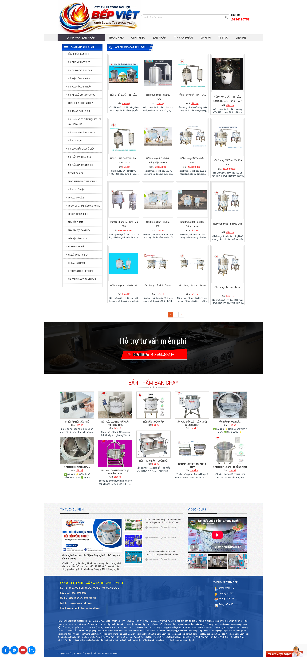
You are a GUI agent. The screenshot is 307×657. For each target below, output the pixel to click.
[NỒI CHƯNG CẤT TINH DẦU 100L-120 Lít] (123, 136)
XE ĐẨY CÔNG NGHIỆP (78, 254)
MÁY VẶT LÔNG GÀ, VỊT (78, 238)
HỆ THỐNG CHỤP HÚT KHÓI (80, 271)
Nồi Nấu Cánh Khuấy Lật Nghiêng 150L (115, 423)
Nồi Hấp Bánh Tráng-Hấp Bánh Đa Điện (117, 633)
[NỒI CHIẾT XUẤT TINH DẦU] (123, 72)
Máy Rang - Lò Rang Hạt (206, 624)
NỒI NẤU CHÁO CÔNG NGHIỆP (81, 132)
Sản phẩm (159, 37)
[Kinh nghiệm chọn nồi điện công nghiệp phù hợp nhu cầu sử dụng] (92, 535)
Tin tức (223, 37)
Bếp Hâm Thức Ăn (113, 640)
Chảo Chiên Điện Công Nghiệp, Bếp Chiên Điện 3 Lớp (173, 630)
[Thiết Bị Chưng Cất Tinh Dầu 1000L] (123, 200)
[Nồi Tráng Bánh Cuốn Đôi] (153, 444)
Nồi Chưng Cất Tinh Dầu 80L (227, 287)
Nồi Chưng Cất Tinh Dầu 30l (192, 285)
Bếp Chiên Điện (97, 640)
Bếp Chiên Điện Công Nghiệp (212, 630)
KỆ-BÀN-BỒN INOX (76, 262)
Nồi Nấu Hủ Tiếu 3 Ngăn (77, 467)
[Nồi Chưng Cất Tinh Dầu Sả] (123, 263)
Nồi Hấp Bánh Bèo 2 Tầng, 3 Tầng (152, 627)
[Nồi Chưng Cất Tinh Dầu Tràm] (158, 72)
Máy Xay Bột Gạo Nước (202, 627)
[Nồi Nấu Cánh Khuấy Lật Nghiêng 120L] (115, 453)
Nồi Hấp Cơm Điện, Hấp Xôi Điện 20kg (176, 624)
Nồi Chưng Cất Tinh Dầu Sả (123, 285)
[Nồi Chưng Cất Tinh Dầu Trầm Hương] (192, 200)
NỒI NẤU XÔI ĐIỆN (76, 189)
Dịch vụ (206, 37)
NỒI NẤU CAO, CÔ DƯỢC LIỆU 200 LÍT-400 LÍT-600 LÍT (84, 122)
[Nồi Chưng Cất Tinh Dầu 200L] (192, 136)
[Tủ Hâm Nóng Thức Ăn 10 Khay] (192, 447)
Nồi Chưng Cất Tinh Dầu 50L (158, 285)
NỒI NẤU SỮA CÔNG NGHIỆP (80, 164)
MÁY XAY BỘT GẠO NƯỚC (79, 230)
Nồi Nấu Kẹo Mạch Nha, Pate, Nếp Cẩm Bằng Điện (221, 633)
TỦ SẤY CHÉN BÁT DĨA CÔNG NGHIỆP (84, 205)
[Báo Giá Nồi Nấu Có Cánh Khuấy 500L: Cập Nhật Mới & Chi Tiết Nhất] (133, 530)
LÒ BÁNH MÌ (70, 630)
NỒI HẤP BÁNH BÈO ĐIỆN (79, 156)
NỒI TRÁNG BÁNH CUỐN (79, 111)
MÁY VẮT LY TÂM (75, 222)
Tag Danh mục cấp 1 (183, 640)
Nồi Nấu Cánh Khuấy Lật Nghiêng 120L (115, 472)
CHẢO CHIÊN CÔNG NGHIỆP (80, 102)
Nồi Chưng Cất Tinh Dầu (137, 621)
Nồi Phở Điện (167, 640)
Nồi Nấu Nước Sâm (153, 421)
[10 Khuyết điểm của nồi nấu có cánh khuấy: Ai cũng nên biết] (133, 562)
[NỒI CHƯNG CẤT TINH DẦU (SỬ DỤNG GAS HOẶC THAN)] (227, 73)
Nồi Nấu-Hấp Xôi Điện (154, 637)
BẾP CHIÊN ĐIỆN (75, 173)
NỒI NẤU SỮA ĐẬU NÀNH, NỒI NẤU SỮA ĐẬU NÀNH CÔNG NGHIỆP (94, 621)
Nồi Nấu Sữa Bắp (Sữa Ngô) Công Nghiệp (192, 423)
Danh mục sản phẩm (81, 37)
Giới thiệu (138, 37)
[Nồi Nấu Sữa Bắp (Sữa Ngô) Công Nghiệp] (192, 405)
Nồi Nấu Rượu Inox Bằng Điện (129, 637)
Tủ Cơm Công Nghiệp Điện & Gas (92, 630)
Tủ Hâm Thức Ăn (81, 640)
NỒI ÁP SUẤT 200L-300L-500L (81, 94)
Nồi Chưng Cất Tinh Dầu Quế (227, 223)
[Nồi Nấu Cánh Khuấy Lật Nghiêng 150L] (115, 405)
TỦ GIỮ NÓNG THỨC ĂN (232, 621)
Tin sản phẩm (183, 37)
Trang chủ (116, 37)
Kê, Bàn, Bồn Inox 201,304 (90, 624)
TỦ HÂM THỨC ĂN (76, 197)
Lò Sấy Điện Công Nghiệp (230, 624)
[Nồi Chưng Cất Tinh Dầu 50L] (158, 263)
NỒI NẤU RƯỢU (75, 140)
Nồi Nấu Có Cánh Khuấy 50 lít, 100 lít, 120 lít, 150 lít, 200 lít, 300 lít (105, 627)
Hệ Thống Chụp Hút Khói (179, 627)
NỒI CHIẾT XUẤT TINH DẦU (123, 94)
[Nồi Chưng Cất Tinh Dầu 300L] (158, 200)
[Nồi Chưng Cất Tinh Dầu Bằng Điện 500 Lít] (158, 136)
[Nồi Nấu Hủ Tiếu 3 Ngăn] (77, 450)
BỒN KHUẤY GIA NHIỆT (78, 53)
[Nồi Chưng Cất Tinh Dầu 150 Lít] (227, 137)
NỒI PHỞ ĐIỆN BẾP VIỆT (79, 62)
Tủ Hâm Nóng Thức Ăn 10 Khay (192, 465)
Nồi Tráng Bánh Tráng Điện (222, 637)
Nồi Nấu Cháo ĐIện (151, 640)
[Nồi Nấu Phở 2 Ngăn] (230, 405)
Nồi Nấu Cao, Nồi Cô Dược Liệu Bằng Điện (96, 637)
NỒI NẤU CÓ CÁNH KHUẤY (79, 86)
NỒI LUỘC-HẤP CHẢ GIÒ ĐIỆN (81, 148)
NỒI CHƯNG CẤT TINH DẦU (192, 94)
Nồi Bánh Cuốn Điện (132, 640)
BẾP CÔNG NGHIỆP (76, 246)
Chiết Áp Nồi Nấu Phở (77, 421)
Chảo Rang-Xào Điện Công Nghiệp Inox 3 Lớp (128, 630)
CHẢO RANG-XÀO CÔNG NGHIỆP (82, 181)
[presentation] (188, 561)
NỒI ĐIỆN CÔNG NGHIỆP (79, 78)
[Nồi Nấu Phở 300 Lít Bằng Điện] (230, 450)
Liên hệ (241, 37)
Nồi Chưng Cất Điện (89, 633)
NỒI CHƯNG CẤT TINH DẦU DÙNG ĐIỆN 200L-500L (196, 621)
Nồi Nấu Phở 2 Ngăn (230, 421)
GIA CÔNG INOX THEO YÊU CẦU (82, 279)
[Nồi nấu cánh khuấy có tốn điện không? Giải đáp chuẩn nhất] (133, 546)
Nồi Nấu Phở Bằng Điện (176, 637)
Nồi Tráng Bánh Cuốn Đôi (153, 460)
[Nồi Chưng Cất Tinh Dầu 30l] (192, 263)
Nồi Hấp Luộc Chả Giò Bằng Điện (151, 633)
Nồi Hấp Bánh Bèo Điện (198, 637)
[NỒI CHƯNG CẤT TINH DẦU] (192, 72)
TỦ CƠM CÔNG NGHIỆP (78, 213)
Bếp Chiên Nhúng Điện (236, 630)
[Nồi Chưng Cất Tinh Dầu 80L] (227, 264)
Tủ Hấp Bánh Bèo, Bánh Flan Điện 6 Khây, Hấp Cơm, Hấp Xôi (131, 624)
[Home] (99, 17)
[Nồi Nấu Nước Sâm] (153, 405)
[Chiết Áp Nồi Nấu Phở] (77, 405)
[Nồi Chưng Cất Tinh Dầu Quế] (227, 200)
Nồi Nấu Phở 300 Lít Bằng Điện (230, 467)
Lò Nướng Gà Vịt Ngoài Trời (226, 627)
